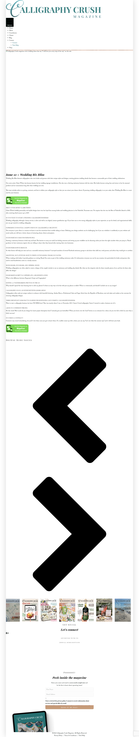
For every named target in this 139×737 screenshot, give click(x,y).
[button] (69, 406)
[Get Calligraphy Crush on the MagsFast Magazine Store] (17, 200)
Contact (11, 40)
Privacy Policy (58, 735)
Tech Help (15, 45)
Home (11, 28)
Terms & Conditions (70, 735)
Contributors (13, 33)
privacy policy (61, 701)
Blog (10, 38)
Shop (10, 48)
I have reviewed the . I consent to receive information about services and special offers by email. (67, 702)
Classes (11, 35)
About (11, 30)
